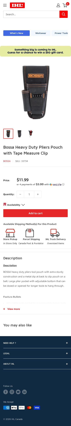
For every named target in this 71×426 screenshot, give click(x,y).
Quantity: (9, 194)
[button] (42, 184)
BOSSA (7, 161)
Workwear (40, 33)
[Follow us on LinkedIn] (24, 392)
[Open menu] (5, 5)
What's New (16, 33)
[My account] (58, 5)
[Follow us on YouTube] (18, 392)
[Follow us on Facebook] (5, 392)
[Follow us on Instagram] (12, 392)
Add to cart (35, 213)
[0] (65, 5)
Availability (13, 204)
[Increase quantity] (37, 194)
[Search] (63, 14)
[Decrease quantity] (20, 194)
